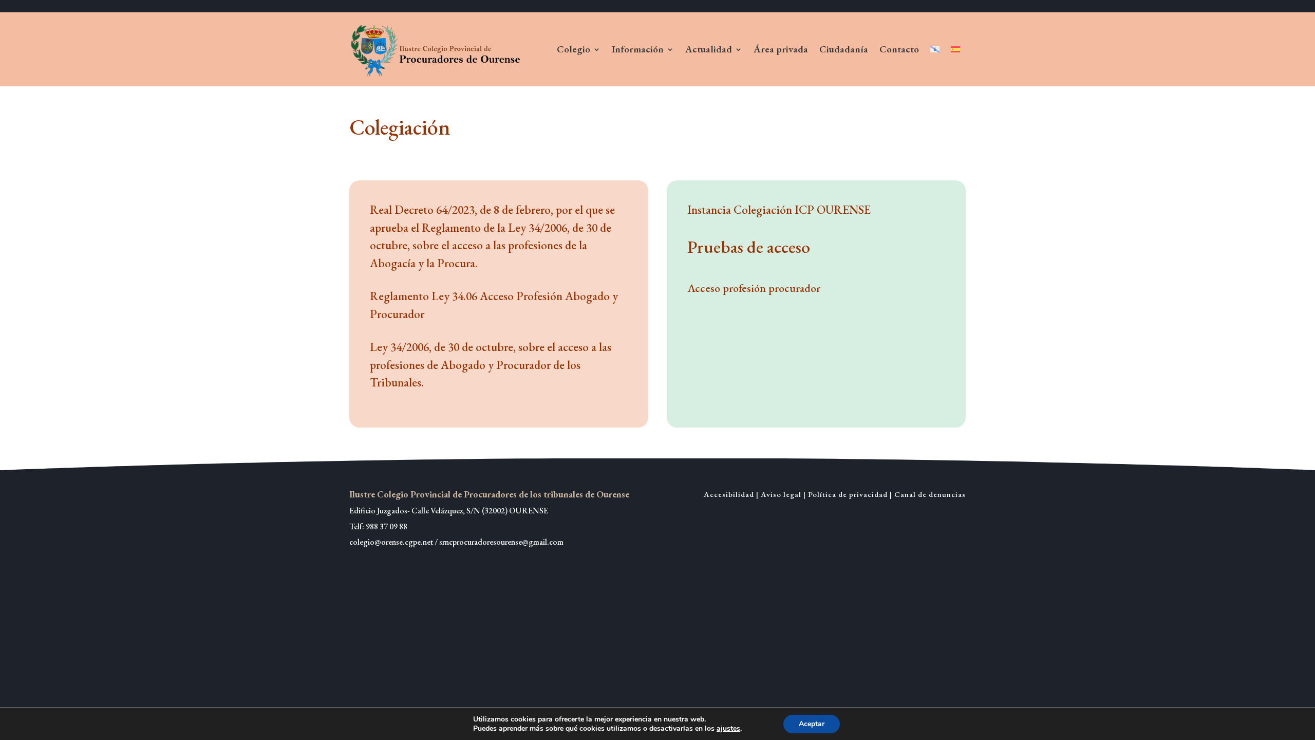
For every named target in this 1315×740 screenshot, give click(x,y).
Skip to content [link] (25, 6)
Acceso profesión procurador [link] (753, 288)
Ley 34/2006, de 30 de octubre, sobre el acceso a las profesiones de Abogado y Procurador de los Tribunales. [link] (490, 364)
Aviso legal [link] (781, 494)
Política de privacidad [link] (848, 494)
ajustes (728, 728)
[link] (437, 49)
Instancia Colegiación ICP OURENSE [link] (779, 209)
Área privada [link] (781, 49)
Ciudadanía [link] (843, 49)
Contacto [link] (899, 49)
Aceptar (811, 724)
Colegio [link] (573, 49)
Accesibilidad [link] (729, 494)
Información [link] (638, 49)
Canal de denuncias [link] (930, 494)
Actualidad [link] (708, 49)
